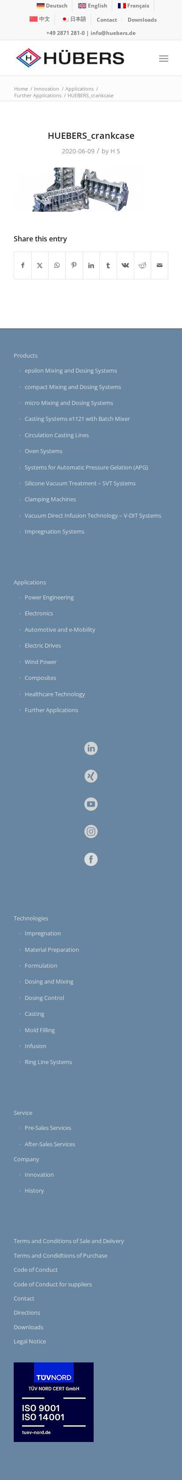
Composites (40, 678)
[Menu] (163, 58)
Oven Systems (43, 451)
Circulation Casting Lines (57, 435)
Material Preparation (52, 950)
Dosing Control (44, 998)
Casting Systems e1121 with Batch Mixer (77, 419)
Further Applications (51, 710)
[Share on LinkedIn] (91, 265)
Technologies (31, 918)
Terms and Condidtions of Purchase (60, 1255)
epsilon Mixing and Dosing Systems (71, 370)
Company (26, 1159)
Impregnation (43, 933)
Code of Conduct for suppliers (53, 1284)
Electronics (39, 613)
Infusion (35, 1046)
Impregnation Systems (54, 531)
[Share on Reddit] (142, 265)
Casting (34, 1014)
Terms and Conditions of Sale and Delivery (69, 1241)
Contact (107, 19)
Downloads (142, 19)
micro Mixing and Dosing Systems (69, 403)
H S (115, 151)
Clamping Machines (50, 499)
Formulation (41, 965)
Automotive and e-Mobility (60, 629)
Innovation (39, 1175)
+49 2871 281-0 (65, 33)
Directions (27, 1312)
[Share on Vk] (125, 265)
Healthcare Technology (55, 694)
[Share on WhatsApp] (57, 265)
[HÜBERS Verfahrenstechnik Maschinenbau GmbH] (75, 58)
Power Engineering (49, 597)
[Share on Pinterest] (74, 265)
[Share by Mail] (159, 265)
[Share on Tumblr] (108, 265)
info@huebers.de (113, 33)
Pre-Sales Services (48, 1128)
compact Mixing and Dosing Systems (73, 387)
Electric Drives (43, 645)
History (34, 1190)
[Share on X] (40, 265)
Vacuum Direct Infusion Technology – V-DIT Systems (93, 515)
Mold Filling (40, 1030)
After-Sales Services (50, 1144)
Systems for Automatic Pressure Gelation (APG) (86, 467)
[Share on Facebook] (22, 265)
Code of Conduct (36, 1270)
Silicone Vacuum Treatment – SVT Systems (80, 483)
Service (23, 1113)
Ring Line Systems (48, 1062)
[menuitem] (52, 5)
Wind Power (41, 662)
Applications (30, 582)
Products (26, 355)
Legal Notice (30, 1341)
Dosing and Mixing (49, 981)
